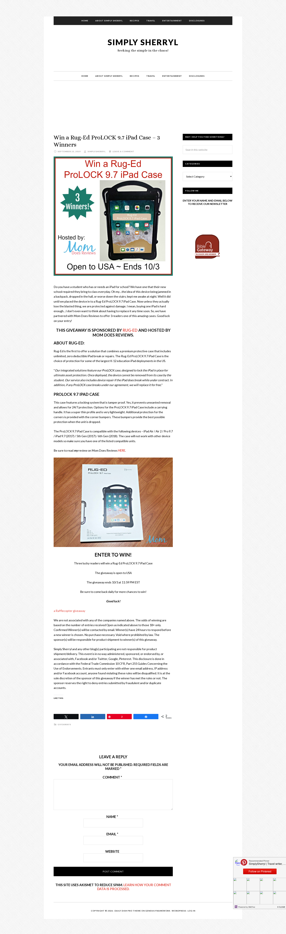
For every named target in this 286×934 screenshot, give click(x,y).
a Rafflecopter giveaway (69, 611)
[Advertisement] (143, 110)
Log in (191, 910)
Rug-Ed (130, 330)
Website (112, 851)
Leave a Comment (123, 151)
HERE (121, 450)
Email (112, 834)
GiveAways (64, 724)
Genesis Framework (157, 910)
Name (112, 817)
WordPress (179, 910)
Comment (112, 777)
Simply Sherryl (143, 42)
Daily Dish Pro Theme (128, 910)
